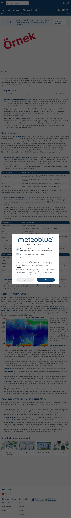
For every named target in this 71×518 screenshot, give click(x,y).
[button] (35, 258)
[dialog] (35, 259)
